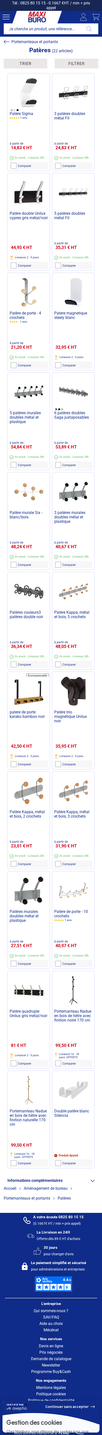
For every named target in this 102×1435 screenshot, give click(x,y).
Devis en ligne (51, 1346)
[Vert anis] (62, 409)
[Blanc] (15, 110)
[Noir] (18, 110)
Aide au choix (51, 1323)
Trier (25, 63)
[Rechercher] (89, 29)
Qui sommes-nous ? (51, 1310)
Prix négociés (51, 1352)
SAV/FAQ (51, 1317)
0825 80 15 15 (33, 3)
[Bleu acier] (56, 409)
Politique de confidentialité (29, 1411)
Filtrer (76, 63)
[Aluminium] (12, 110)
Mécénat (51, 1330)
